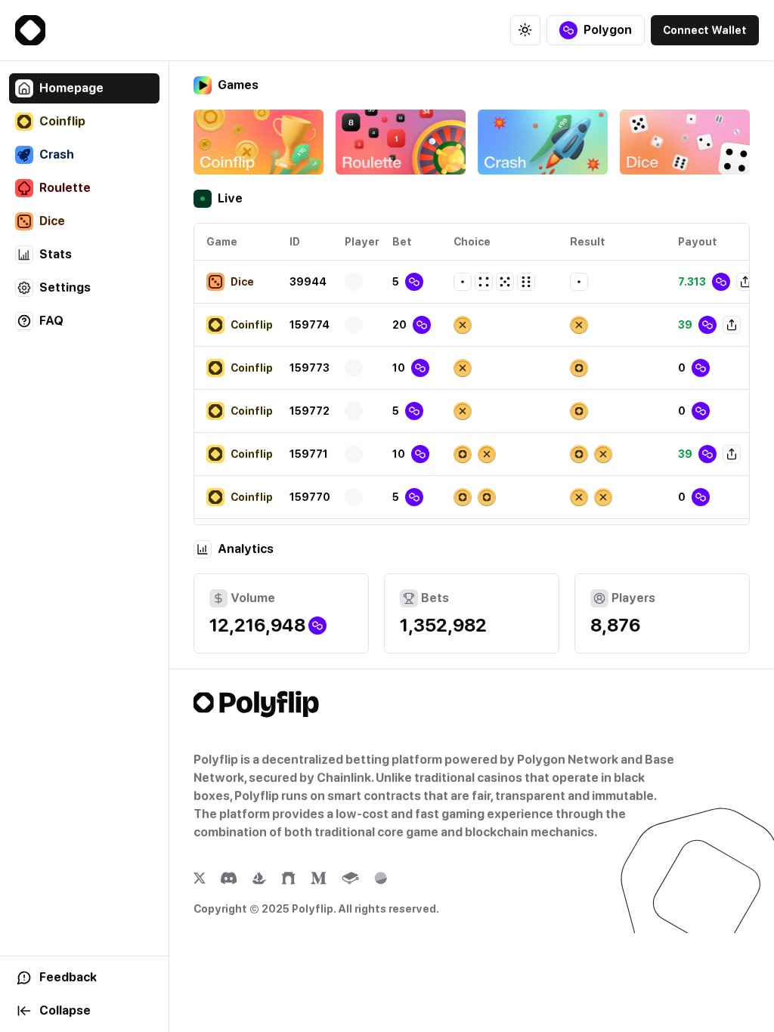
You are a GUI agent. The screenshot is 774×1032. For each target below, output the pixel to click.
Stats (55, 254)
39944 (308, 282)
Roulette (65, 188)
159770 (309, 497)
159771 (308, 454)
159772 (309, 411)
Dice (52, 221)
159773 (309, 368)
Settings (65, 287)
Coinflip (62, 121)
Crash (56, 154)
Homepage (71, 88)
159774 (309, 325)
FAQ (51, 321)
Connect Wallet (705, 30)
